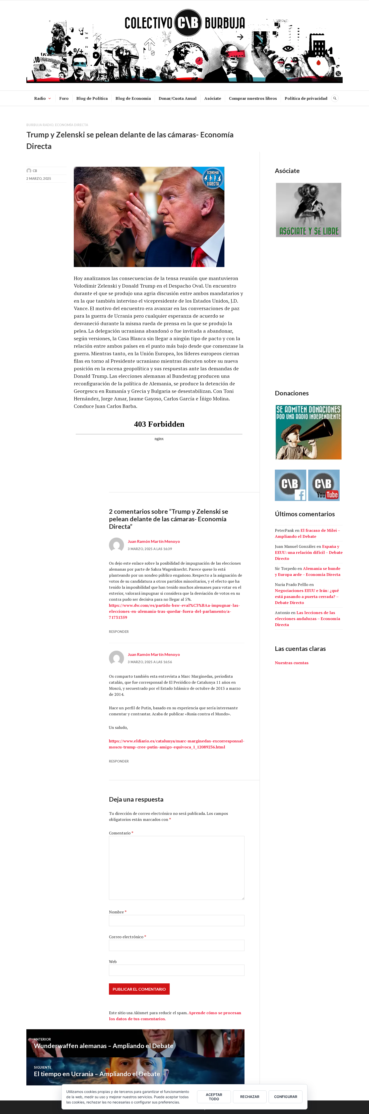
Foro (64, 98)
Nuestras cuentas (292, 662)
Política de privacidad (306, 98)
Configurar (285, 1096)
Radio (40, 98)
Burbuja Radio (39, 125)
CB (35, 171)
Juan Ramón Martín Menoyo (154, 541)
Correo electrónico (127, 936)
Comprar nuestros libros (253, 98)
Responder (119, 632)
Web (113, 961)
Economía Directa (71, 125)
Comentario (121, 833)
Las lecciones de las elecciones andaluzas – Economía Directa (307, 618)
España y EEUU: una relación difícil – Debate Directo (309, 552)
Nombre (118, 912)
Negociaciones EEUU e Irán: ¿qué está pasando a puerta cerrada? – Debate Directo (307, 596)
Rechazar (249, 1096)
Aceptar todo (214, 1096)
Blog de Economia (133, 98)
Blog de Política (92, 98)
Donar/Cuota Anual (178, 98)
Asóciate (212, 98)
